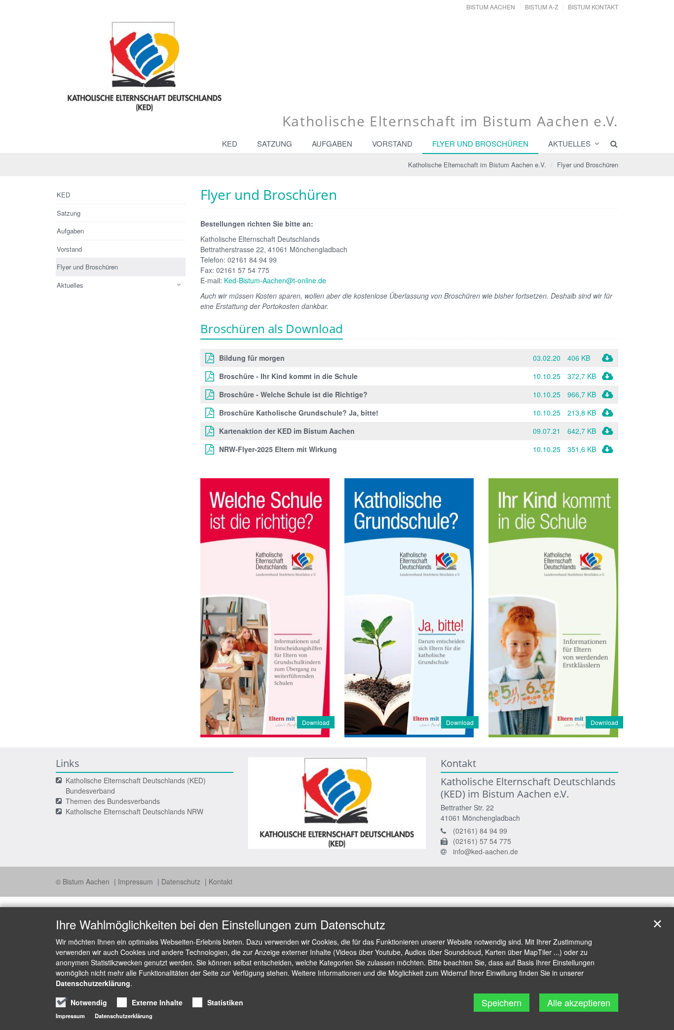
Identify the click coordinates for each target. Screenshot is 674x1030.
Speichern (502, 1002)
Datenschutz (181, 881)
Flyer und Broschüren (480, 143)
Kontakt (220, 881)
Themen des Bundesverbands (113, 801)
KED (229, 143)
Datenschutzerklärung (93, 983)
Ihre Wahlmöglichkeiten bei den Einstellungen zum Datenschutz (220, 924)
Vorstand (392, 143)
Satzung (274, 143)
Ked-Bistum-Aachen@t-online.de (275, 280)
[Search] (609, 143)
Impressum (136, 881)
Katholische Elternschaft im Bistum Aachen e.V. (477, 164)
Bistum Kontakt (593, 6)
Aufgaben (332, 143)
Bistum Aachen (490, 6)
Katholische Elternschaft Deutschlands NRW (134, 811)
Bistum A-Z (541, 6)
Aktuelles (569, 143)
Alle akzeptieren (578, 1002)
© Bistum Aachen (84, 881)
